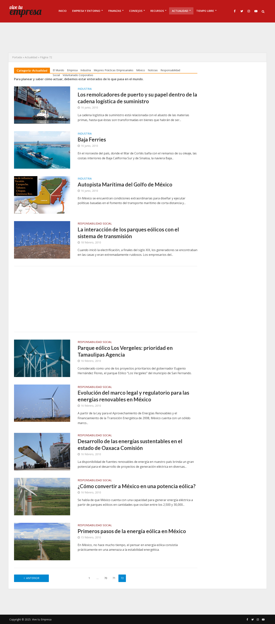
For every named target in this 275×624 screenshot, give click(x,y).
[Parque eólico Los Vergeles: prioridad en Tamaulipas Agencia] (42, 358)
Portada (17, 57)
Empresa (72, 70)
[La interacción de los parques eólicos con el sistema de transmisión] (42, 239)
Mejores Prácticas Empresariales (113, 70)
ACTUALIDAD (180, 11)
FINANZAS (114, 11)
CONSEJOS (135, 11)
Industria (85, 70)
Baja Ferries (92, 139)
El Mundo (58, 70)
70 (105, 578)
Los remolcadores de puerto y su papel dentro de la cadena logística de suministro (137, 97)
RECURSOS (157, 11)
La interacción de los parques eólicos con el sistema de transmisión (128, 232)
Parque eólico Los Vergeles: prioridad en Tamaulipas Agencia (125, 351)
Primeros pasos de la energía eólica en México (132, 531)
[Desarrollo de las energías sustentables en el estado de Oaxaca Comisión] (42, 451)
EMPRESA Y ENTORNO (86, 11)
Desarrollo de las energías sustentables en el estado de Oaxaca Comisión (130, 444)
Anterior (32, 578)
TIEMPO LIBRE (205, 11)
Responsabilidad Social (95, 223)
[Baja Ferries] (42, 150)
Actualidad (31, 57)
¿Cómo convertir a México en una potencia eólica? (136, 486)
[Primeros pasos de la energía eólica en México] (42, 541)
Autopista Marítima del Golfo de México (125, 184)
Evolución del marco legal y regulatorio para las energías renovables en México (133, 396)
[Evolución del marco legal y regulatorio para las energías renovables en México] (42, 403)
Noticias (153, 70)
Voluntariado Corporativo (78, 75)
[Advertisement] (137, 37)
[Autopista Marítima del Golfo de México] (42, 194)
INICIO (63, 11)
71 (113, 578)
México (140, 70)
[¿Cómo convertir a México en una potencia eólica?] (42, 496)
